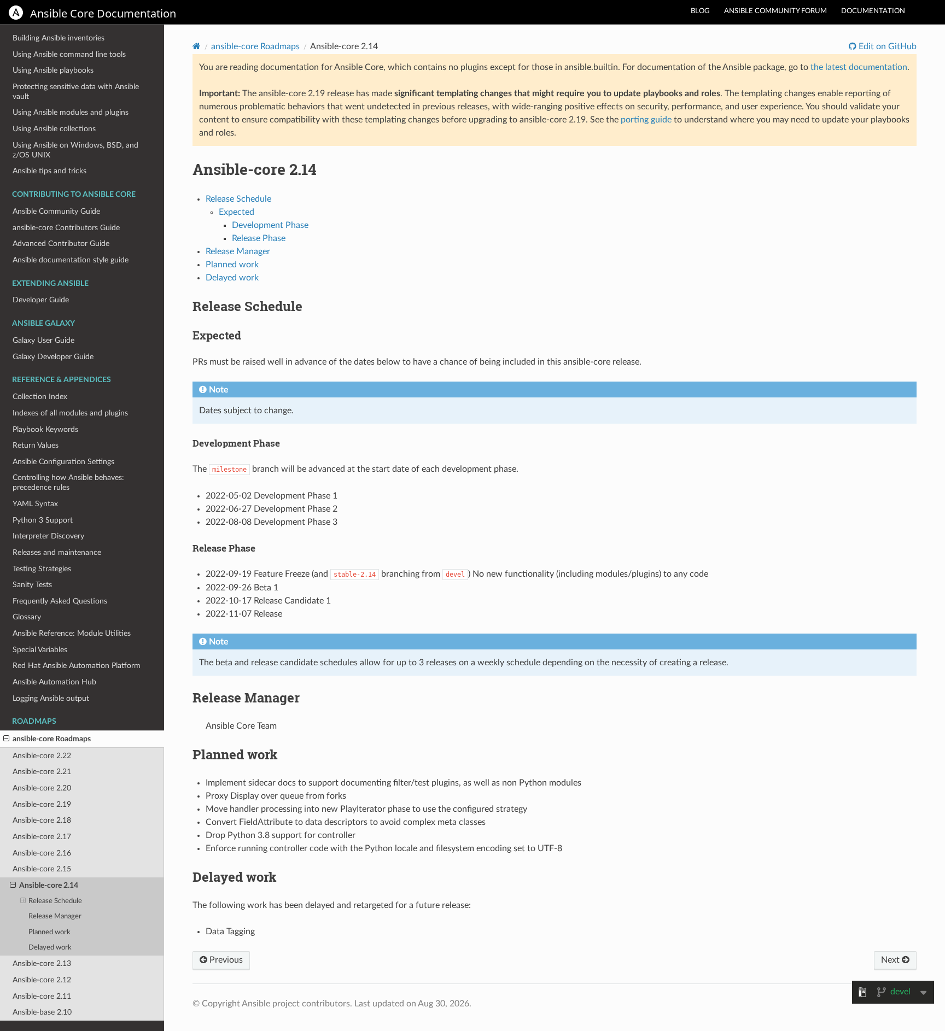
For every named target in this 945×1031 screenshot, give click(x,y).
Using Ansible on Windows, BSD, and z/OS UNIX (75, 150)
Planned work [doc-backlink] (235, 754)
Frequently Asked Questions (60, 601)
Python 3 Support (43, 520)
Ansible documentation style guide (71, 260)
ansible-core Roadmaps (52, 739)
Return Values (36, 445)
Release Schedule (55, 901)
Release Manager (54, 916)
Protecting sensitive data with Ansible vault (76, 92)
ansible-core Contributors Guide (66, 228)
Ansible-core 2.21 (42, 772)
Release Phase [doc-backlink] (223, 548)
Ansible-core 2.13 (42, 963)
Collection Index (40, 397)
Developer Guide (41, 300)
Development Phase (270, 225)
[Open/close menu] (6, 739)
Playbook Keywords (45, 429)
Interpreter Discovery (48, 536)
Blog (700, 11)
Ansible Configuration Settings (63, 462)
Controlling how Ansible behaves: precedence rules (68, 482)
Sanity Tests (32, 585)
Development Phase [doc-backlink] (236, 443)
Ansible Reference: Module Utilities (72, 633)
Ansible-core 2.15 (42, 869)
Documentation (873, 11)
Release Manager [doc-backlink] (246, 697)
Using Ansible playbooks (53, 70)
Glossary (27, 617)
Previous (225, 960)
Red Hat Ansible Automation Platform (77, 665)
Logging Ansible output (51, 698)
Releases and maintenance (57, 552)
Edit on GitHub (886, 46)
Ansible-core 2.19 (42, 804)
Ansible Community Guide (56, 211)
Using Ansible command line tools (69, 54)
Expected (236, 212)
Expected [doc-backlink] (216, 335)
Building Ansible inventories (58, 38)
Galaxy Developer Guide (53, 357)
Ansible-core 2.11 (42, 996)
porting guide (646, 119)
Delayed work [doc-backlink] (234, 877)
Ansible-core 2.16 (42, 853)
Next (891, 960)
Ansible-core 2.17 (42, 837)
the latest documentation (858, 67)
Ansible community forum (775, 11)
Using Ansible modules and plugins (71, 112)
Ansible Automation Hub (54, 682)
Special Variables (40, 650)
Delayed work (50, 947)
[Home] (196, 46)
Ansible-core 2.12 (42, 980)
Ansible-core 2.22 (42, 756)
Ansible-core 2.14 (48, 885)
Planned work (49, 932)
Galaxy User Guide (43, 340)
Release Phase (258, 238)
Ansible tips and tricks (49, 171)
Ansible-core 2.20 (42, 788)
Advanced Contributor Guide (61, 243)
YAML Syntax (35, 504)
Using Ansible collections (54, 129)
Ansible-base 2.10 (42, 1012)
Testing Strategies (42, 569)
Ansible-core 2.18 (42, 820)
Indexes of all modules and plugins (70, 413)
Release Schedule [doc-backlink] (247, 306)
